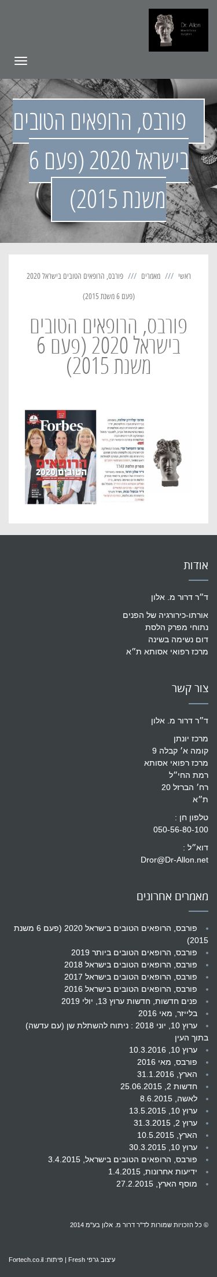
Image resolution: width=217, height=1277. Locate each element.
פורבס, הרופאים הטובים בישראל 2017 (130, 976)
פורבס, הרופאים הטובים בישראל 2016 (130, 989)
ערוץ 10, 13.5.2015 (163, 1110)
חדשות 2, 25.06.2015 (158, 1086)
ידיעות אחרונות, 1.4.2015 (152, 1171)
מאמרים (150, 276)
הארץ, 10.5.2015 (167, 1135)
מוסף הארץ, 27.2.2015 (156, 1183)
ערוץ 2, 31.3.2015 (165, 1122)
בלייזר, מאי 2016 (167, 1013)
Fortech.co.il (26, 1259)
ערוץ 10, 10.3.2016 (163, 1049)
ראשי (184, 276)
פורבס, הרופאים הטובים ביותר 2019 (134, 952)
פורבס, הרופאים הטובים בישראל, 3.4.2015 (122, 1159)
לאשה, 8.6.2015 (168, 1098)
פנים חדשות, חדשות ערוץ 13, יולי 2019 (129, 1001)
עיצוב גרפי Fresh (91, 1259)
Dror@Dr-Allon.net (174, 859)
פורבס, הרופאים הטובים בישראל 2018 (130, 964)
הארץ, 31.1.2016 (167, 1074)
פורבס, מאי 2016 (167, 1062)
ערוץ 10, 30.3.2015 (163, 1147)
